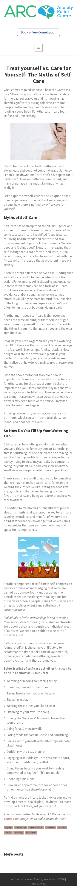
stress (8, 833)
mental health (36, 827)
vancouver (31, 833)
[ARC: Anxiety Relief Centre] (38, 12)
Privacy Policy (38, 883)
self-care (50, 827)
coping (8, 827)
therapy (18, 833)
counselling (21, 827)
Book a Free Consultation (38, 32)
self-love (62, 827)
